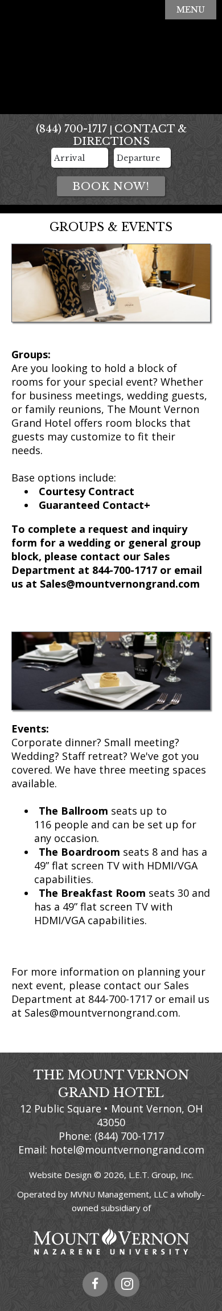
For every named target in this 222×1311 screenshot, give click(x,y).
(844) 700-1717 (71, 129)
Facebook (95, 1284)
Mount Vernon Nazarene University (111, 1241)
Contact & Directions (130, 135)
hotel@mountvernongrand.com (127, 1149)
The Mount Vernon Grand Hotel (111, 57)
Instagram (126, 1284)
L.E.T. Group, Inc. (161, 1174)
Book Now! (111, 186)
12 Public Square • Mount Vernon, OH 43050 (111, 1115)
